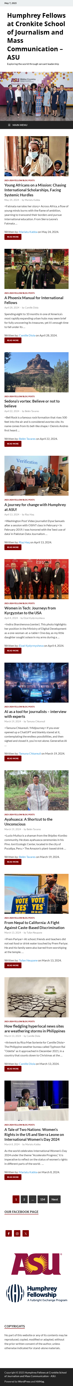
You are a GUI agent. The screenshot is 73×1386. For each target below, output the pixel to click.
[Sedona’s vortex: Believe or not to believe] (36, 372)
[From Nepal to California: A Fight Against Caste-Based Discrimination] (36, 894)
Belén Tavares (32, 411)
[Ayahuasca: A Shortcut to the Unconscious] (36, 790)
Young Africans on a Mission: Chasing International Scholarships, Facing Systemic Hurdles (35, 190)
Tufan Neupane (34, 932)
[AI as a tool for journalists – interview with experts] (36, 683)
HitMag (40, 1381)
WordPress (24, 1381)
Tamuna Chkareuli (36, 721)
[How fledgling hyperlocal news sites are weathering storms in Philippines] (36, 997)
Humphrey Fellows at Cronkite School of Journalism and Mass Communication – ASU (36, 36)
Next (55, 1199)
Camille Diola (31, 307)
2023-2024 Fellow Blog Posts (19, 180)
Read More (11, 236)
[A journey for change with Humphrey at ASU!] (36, 476)
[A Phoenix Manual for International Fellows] (36, 269)
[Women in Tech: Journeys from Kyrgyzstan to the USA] (36, 579)
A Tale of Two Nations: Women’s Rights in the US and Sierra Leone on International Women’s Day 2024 (34, 1134)
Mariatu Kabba (32, 199)
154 (42, 1199)
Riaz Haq (29, 514)
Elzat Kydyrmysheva (34, 618)
